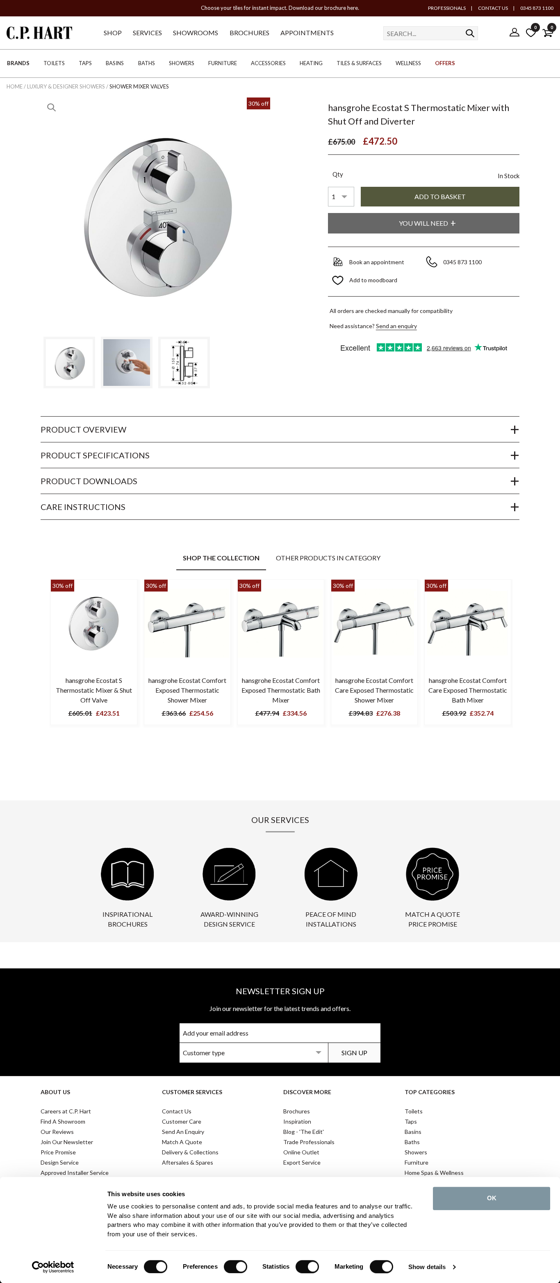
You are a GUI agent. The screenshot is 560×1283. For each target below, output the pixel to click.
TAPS (85, 63)
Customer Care (181, 1121)
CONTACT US (492, 8)
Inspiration (297, 1121)
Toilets (414, 1111)
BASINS (115, 63)
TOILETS (54, 63)
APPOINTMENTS (307, 32)
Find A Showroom (63, 1121)
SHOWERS (181, 63)
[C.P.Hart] (39, 34)
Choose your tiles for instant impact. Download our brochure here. (280, 8)
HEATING (311, 63)
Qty (337, 174)
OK (491, 1198)
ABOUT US (55, 1091)
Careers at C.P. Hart (66, 1111)
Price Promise (58, 1152)
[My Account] (514, 33)
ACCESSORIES (268, 63)
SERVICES (147, 32)
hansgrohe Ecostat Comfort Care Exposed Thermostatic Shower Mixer (374, 690)
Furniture (416, 1162)
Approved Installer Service (75, 1172)
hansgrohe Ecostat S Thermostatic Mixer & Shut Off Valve (94, 690)
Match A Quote (182, 1141)
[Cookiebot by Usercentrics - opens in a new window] (53, 1267)
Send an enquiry (396, 325)
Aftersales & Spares (187, 1162)
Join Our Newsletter (67, 1141)
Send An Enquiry (183, 1131)
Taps (411, 1121)
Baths (412, 1141)
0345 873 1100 (536, 8)
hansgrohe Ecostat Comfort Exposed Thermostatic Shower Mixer (187, 690)
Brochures (296, 1111)
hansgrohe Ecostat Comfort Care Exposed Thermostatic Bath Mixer (467, 690)
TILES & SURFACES (359, 63)
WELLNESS (408, 63)
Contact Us (176, 1111)
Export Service (302, 1162)
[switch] (235, 1266)
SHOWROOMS (195, 32)
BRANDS (18, 63)
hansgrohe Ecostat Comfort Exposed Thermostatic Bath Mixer (280, 690)
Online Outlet (301, 1152)
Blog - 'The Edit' (303, 1131)
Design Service (60, 1162)
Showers (416, 1152)
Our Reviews (57, 1131)
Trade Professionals (309, 1141)
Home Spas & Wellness (434, 1172)
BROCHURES (249, 32)
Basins (413, 1131)
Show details (427, 1266)
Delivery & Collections (190, 1152)
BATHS (146, 63)
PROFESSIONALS (447, 8)
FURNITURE (222, 63)
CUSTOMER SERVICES (192, 1091)
